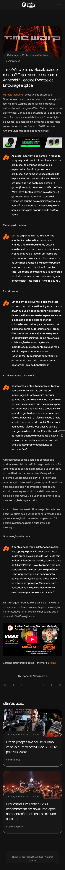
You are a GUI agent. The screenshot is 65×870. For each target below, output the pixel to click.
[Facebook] (21, 685)
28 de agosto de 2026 (17, 734)
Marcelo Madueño (13, 94)
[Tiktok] (44, 685)
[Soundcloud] (5, 685)
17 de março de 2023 (17, 55)
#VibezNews (13, 759)
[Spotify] (13, 685)
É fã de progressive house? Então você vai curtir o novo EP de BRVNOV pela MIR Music (31, 747)
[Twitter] (52, 685)
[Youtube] (60, 685)
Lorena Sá (34, 734)
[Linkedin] (28, 685)
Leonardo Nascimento (39, 55)
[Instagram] (36, 685)
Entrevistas (13, 60)
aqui (53, 662)
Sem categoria (14, 826)
